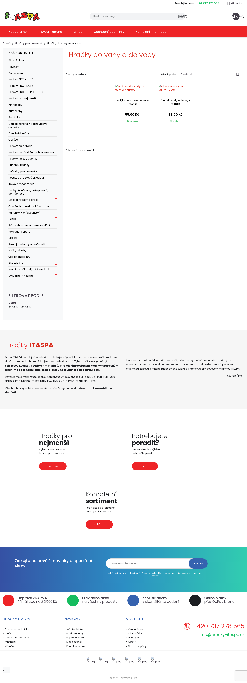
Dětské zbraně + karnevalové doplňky (27, 125)
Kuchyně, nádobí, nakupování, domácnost (28, 192)
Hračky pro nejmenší (22, 98)
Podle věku (15, 73)
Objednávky (135, 633)
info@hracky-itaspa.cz (221, 634)
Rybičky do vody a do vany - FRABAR (132, 102)
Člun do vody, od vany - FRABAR (175, 102)
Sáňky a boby (17, 250)
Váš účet (135, 619)
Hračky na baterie (20, 146)
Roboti (12, 238)
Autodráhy (15, 111)
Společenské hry (19, 257)
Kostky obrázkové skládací (26, 178)
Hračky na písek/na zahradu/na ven (32, 152)
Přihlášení (10, 642)
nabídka (53, 466)
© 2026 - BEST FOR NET (123, 678)
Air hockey (15, 105)
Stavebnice (15, 263)
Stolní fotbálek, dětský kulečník (29, 269)
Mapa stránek (74, 642)
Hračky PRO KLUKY (20, 79)
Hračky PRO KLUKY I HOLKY (25, 92)
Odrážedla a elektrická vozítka (28, 206)
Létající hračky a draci (23, 200)
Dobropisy (134, 637)
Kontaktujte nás (75, 646)
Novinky (13, 67)
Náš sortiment (19, 32)
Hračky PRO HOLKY (20, 86)
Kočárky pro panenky (22, 171)
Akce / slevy (16, 60)
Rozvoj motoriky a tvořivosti (26, 244)
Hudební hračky (18, 165)
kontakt (144, 466)
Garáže (13, 140)
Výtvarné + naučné (21, 276)
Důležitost (210, 74)
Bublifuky (14, 117)
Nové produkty (74, 633)
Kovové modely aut (21, 184)
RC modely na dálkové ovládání (29, 225)
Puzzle (12, 219)
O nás (78, 32)
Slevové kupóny (137, 646)
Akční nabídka (74, 629)
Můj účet (10, 646)
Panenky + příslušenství (24, 213)
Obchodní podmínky (109, 32)
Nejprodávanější (75, 637)
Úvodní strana (51, 32)
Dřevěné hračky (19, 133)
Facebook (7, 670)
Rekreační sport (19, 232)
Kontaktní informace (151, 32)
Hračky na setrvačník (22, 159)
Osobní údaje (136, 629)
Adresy (132, 642)
